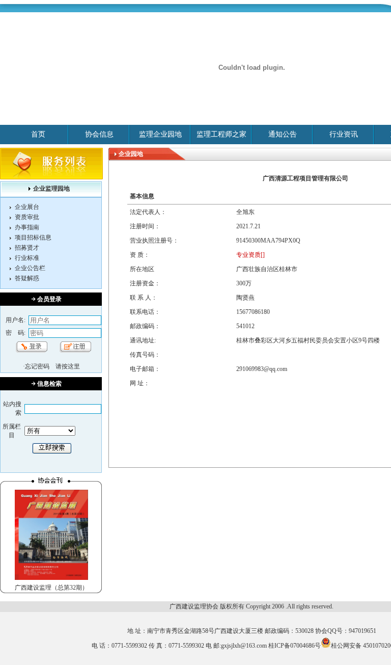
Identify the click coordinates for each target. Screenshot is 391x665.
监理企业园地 (160, 134)
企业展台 (27, 206)
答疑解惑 (27, 278)
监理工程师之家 (221, 134)
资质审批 (27, 217)
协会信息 (99, 134)
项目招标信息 (33, 237)
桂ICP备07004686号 (294, 645)
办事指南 (27, 227)
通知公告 (282, 134)
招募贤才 (27, 247)
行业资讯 (343, 134)
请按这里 (67, 366)
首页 (38, 134)
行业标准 (27, 257)
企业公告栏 (30, 268)
